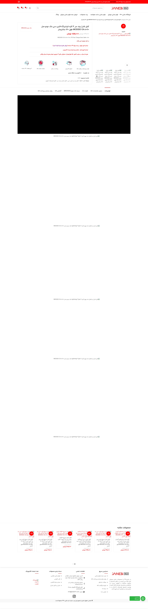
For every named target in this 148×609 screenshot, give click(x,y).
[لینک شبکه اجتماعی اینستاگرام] (18, 1)
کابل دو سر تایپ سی (73, 81)
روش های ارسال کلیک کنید (60, 45)
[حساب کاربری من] (30, 8)
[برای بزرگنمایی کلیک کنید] (127, 65)
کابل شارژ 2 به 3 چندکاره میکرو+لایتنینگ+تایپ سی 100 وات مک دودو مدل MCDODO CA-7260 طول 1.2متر (84, 543)
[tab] (107, 90)
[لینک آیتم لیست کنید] (97, 576)
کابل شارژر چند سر (62, 81)
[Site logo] (120, 8)
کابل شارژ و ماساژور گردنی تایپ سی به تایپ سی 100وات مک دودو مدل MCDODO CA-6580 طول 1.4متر (122, 543)
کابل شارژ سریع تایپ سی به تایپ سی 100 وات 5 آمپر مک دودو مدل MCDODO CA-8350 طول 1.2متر (103, 543)
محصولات (123, 19)
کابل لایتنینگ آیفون (51, 81)
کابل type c (82, 81)
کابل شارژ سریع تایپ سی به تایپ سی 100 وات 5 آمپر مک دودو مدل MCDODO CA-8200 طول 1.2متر (45, 543)
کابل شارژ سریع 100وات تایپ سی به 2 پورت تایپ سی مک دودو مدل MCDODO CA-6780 (64, 540)
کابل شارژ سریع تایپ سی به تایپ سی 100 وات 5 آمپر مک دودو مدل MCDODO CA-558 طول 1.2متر (26, 543)
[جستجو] (38, 8)
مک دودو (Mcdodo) (26, 28)
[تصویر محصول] (122, 534)
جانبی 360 (129, 19)
